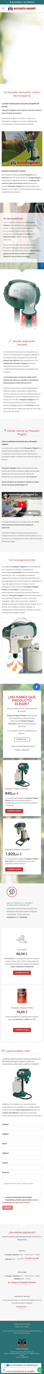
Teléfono (5, 1153)
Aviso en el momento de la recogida (18, 1371)
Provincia (5, 1172)
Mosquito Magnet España (23, 1282)
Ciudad (5, 1163)
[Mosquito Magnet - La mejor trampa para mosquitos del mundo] (22, 8)
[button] (3, 8)
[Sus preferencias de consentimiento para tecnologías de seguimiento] (4, 1370)
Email (4, 1143)
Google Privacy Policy (35, 1331)
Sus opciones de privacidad (23, 1365)
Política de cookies (22, 1327)
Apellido (5, 1134)
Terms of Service (21, 1333)
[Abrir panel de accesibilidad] (36, 686)
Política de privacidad (22, 1324)
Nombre (5, 1124)
